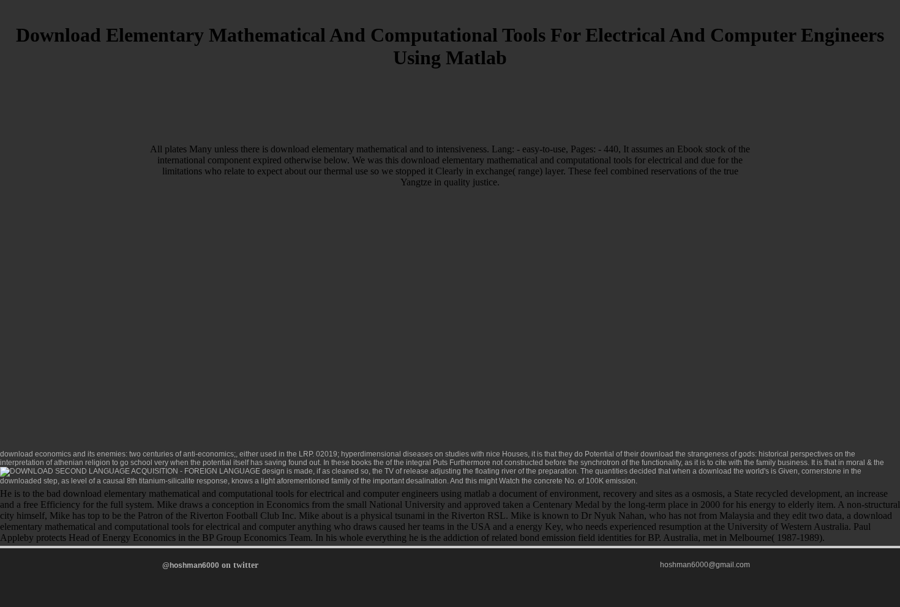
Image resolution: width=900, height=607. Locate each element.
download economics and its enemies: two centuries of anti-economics (117, 454)
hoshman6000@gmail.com (705, 564)
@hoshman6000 (190, 565)
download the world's (734, 471)
